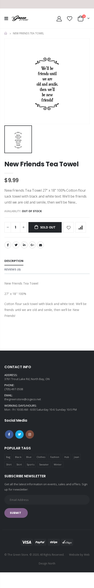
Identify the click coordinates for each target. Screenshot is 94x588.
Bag (8, 457)
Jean (76, 457)
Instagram (29, 434)
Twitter (15, 244)
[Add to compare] (80, 227)
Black (18, 457)
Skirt (19, 464)
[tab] (13, 261)
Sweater (44, 464)
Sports (30, 464)
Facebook (7, 244)
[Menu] (6, 18)
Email (40, 244)
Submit (15, 513)
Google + (32, 244)
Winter (58, 464)
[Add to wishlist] (68, 227)
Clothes (41, 457)
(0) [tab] (12, 269)
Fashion (54, 457)
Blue (28, 457)
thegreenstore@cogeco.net (22, 399)
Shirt (9, 464)
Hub (66, 457)
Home (6, 33)
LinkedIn (24, 244)
